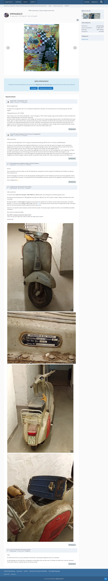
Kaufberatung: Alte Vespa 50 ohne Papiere (20, 187)
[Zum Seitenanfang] (105, 579)
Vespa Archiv (85, 39)
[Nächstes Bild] (75, 47)
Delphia (11, 102)
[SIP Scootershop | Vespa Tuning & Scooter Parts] (41, 10)
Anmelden (86, 2)
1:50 (39, 203)
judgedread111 (13, 164)
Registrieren (95, 2)
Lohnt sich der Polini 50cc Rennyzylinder (20, 549)
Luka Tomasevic (13, 188)
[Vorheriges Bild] (8, 47)
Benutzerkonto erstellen (46, 88)
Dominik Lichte (13, 551)
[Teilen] (77, 20)
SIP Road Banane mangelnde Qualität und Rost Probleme (24, 163)
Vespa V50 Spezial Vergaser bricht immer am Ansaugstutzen (25, 134)
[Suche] (101, 2)
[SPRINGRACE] (91, 16)
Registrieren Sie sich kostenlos (44, 84)
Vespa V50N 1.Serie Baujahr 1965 (18, 101)
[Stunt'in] (86, 16)
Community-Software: (54, 578)
